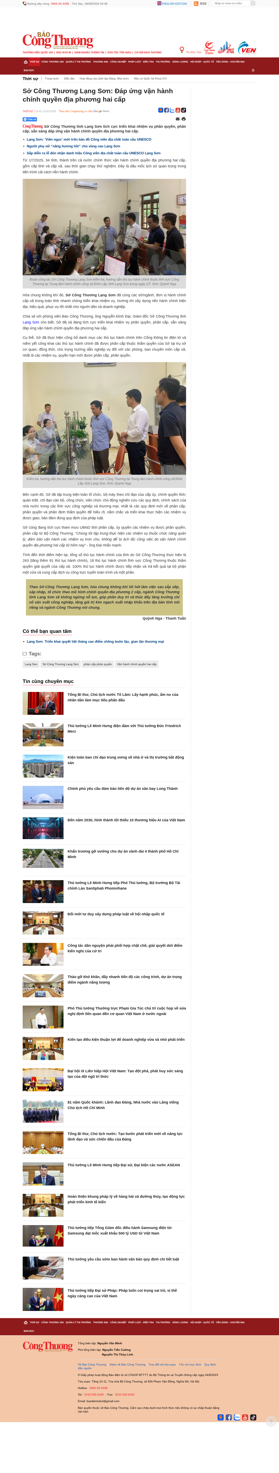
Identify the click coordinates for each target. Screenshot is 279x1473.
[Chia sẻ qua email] (178, 119)
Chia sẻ (31, 119)
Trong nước (52, 78)
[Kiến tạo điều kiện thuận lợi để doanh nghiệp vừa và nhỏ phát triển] (43, 1048)
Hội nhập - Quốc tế (202, 61)
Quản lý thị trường (78, 61)
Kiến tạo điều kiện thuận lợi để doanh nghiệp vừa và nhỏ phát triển (126, 1040)
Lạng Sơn (31, 322)
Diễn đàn (69, 78)
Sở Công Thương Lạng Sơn (60, 664)
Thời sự (34, 61)
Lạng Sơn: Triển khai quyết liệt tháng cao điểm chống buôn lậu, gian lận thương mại (95, 642)
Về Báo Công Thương (92, 1364)
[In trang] (183, 119)
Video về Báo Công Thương (127, 1364)
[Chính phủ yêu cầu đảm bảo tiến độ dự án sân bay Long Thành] (43, 797)
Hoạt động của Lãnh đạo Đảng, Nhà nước (104, 78)
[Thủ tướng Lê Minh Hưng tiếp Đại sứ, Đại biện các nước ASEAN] (43, 1173)
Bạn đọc (29, 70)
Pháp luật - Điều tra (141, 61)
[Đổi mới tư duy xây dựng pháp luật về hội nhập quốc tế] (43, 923)
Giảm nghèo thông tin (89, 52)
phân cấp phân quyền (98, 664)
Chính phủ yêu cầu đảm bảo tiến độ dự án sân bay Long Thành (123, 789)
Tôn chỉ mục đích (190, 1364)
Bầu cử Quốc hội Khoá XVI (150, 78)
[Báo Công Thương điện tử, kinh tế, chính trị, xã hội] (58, 39)
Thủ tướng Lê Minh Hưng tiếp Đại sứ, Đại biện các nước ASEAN (124, 1165)
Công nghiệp (118, 61)
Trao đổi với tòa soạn (162, 1364)
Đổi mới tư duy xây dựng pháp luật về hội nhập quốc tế (116, 914)
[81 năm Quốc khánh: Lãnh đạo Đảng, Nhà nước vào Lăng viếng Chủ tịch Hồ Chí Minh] (43, 1111)
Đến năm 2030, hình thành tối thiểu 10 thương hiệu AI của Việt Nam (126, 820)
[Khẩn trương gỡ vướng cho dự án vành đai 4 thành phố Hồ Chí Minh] (43, 860)
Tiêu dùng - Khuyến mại (230, 61)
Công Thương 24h (52, 61)
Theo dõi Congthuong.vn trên (76, 111)
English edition (174, 3)
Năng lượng (180, 61)
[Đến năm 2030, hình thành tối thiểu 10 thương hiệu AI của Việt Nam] (43, 829)
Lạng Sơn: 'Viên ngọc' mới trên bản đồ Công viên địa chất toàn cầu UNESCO (89, 139)
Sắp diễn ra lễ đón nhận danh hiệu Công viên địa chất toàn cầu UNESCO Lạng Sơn (94, 153)
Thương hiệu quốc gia (38, 52)
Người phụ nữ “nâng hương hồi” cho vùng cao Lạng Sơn (73, 146)
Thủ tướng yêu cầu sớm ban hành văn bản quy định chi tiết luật (123, 1259)
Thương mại (100, 61)
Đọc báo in (63, 52)
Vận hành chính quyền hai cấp (136, 664)
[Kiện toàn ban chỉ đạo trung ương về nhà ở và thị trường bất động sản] (43, 766)
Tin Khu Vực (193, 52)
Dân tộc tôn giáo (119, 52)
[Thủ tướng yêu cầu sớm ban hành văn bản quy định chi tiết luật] (43, 1268)
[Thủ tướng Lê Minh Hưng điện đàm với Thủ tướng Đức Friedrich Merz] (43, 734)
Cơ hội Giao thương (148, 52)
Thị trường (163, 61)
